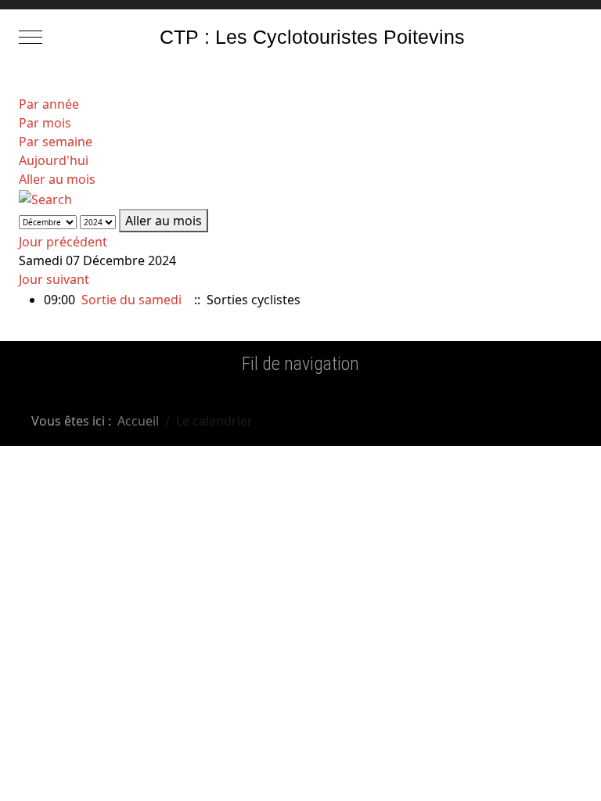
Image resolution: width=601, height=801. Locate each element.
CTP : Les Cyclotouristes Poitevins (312, 37)
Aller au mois (57, 179)
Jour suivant (54, 279)
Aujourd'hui (53, 160)
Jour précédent (63, 241)
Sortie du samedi (131, 299)
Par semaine (55, 141)
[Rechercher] (45, 198)
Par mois (45, 122)
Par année (49, 104)
